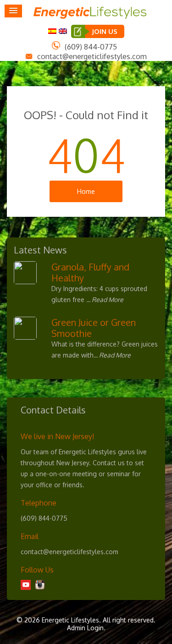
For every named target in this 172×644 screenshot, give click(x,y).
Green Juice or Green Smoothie (93, 327)
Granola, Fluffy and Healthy (90, 272)
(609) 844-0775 (91, 46)
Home (86, 191)
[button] (13, 11)
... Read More (104, 299)
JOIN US (104, 31)
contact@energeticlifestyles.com (92, 56)
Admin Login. (86, 628)
